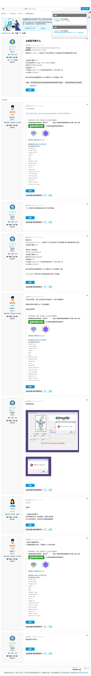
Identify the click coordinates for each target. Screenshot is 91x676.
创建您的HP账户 (30, 28)
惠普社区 (3, 13)
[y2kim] (12, 107)
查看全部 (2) (33, 85)
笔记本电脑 (12, 13)
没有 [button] (50, 195)
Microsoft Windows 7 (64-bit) (73, 82)
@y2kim (28, 503)
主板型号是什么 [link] (30, 13)
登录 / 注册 (85, 8)
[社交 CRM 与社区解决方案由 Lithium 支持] (77, 669)
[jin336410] (12, 42)
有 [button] (45, 195)
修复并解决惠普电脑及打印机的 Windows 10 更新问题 (68, 32)
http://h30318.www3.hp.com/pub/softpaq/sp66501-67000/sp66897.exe (48, 113)
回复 (30, 90)
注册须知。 (86, 672)
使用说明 (47, 519)
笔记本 (20, 13)
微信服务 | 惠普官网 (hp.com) (36, 139)
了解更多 (43, 28)
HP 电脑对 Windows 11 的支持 (62, 20)
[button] (87, 38)
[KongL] (12, 501)
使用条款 (79, 672)
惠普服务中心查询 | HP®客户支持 (37, 144)
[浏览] (2, 9)
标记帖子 (12, 62)
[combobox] (43, 9)
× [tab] (85, 12)
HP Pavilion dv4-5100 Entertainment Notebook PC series (47, 82)
